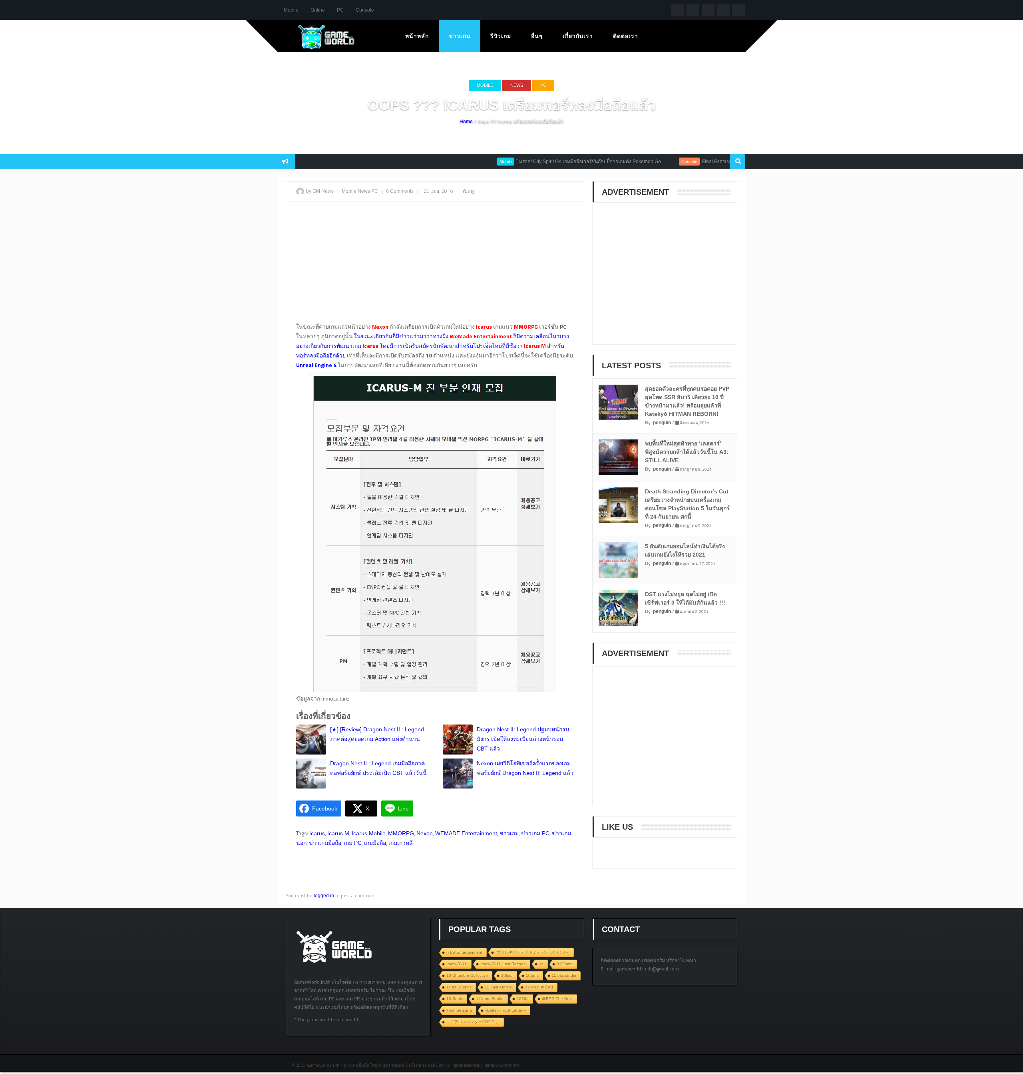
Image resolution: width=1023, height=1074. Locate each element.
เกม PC (353, 843)
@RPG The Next (557, 998)
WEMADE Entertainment (466, 833)
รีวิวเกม (500, 36)
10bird (507, 975)
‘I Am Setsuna (459, 1010)
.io (541, 964)
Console (365, 10)
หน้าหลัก (417, 36)
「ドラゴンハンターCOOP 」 (473, 1022)
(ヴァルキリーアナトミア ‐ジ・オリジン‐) (532, 952)
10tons (532, 975)
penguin (662, 422)
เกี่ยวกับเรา (578, 36)
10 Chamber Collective (467, 975)
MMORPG (401, 833)
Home (466, 121)
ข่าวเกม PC (535, 833)
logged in (324, 895)
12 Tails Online (498, 987)
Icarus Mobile (369, 833)
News (516, 85)
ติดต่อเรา (625, 36)
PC (340, 10)
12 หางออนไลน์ (539, 987)
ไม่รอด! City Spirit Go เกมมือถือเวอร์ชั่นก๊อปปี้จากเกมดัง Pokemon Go (566, 161)
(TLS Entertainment (464, 952)
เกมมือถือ (375, 843)
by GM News (320, 191)
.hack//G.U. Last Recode (503, 964)
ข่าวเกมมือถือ (325, 843)
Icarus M (338, 833)
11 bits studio (564, 975)
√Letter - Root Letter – (505, 1010)
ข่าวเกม (459, 36)
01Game (565, 964)
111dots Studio (490, 998)
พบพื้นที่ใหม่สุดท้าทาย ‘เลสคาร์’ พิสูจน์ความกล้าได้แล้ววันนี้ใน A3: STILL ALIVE (686, 451)
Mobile (291, 10)
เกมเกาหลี (400, 843)
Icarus (317, 833)
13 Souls (454, 998)
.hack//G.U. (456, 964)
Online (317, 10)
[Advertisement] (435, 266)
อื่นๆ (537, 36)
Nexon (424, 833)
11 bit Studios (459, 987)
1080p (523, 998)
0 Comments (400, 191)
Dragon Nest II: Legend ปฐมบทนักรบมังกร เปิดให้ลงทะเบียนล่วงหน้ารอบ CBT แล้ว (523, 739)
